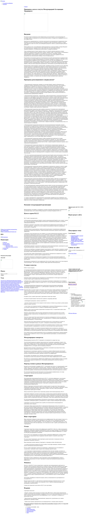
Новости (5, 242)
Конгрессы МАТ (9, 245)
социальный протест (14, 289)
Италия (21, 281)
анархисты (7, 283)
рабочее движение (5, 288)
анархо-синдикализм (14, 283)
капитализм (12, 286)
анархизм (3, 283)
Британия (15, 280)
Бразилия (10, 280)
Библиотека (5, 248)
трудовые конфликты (9, 290)
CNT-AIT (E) (3, 280)
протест (14, 287)
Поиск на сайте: (4, 273)
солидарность (16, 288)
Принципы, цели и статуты (12, 246)
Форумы (5, 4)
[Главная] (3, 1)
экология (16, 290)
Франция (19, 282)
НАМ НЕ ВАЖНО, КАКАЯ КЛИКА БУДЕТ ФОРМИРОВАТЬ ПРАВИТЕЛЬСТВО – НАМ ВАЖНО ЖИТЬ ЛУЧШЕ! (77, 238)
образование (9, 287)
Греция (2, 281)
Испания (13, 281)
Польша (5, 282)
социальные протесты (5, 289)
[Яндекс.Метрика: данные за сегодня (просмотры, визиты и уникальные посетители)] (72, 313)
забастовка (8, 286)
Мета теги (3, 291)
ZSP (7, 280)
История (17, 281)
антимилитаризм (4, 285)
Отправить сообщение (8, 3)
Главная (25, 6)
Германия (19, 280)
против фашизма (19, 287)
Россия (8, 282)
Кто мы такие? (6, 243)
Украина (15, 282)
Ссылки (5, 249)
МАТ (2, 282)
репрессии (11, 288)
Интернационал (6, 244)
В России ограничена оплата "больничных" (77, 244)
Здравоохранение (7, 281)
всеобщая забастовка (12, 285)
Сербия (11, 282)
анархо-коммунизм (31, 509)
